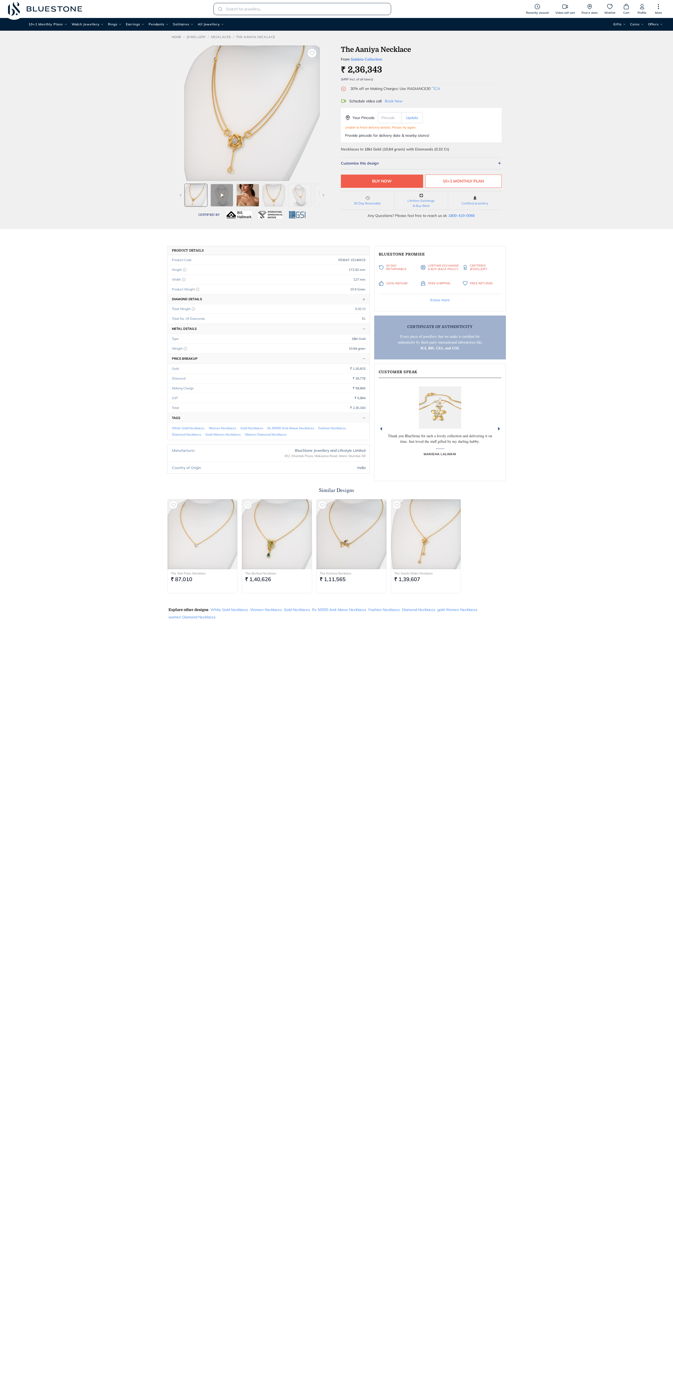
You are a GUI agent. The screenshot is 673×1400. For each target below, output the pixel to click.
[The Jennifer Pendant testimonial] (440, 407)
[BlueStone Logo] (45, 9)
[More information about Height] (184, 270)
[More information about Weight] (185, 348)
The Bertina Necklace (260, 573)
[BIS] (239, 214)
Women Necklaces (222, 428)
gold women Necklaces (223, 434)
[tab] (196, 195)
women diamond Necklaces (266, 434)
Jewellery (196, 37)
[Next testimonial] (499, 429)
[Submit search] (219, 9)
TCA (436, 88)
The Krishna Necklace (335, 573)
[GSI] (297, 214)
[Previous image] (180, 195)
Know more (440, 300)
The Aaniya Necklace (255, 37)
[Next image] (323, 195)
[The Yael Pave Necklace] (202, 534)
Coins (635, 24)
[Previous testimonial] (381, 429)
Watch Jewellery (86, 24)
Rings (112, 24)
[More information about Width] (184, 279)
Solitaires (181, 24)
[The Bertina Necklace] (277, 534)
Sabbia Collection (366, 59)
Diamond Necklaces (186, 434)
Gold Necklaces (251, 428)
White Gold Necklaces (188, 428)
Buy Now (382, 181)
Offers (653, 24)
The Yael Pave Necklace (188, 573)
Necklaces (221, 37)
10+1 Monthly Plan (463, 181)
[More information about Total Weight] (193, 309)
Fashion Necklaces (332, 428)
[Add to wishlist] (312, 53)
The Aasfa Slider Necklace (413, 573)
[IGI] (270, 214)
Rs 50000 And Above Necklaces (290, 428)
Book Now (393, 101)
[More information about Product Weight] (197, 289)
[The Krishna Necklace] (351, 534)
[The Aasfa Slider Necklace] (426, 534)
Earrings (133, 24)
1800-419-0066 (461, 215)
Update (412, 117)
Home (176, 37)
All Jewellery (209, 24)
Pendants (156, 24)
